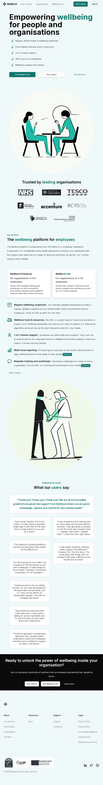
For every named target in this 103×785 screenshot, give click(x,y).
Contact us (58, 727)
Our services (9, 721)
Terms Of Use (84, 721)
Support (57, 721)
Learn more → (70, 684)
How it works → (16, 373)
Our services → (80, 74)
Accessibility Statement (87, 732)
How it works (26, 4)
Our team (8, 737)
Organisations (42, 4)
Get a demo (80, 4)
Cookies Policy (84, 737)
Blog (31, 721)
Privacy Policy (84, 727)
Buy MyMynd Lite (50, 684)
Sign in (95, 4)
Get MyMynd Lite (22, 74)
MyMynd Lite (58, 4)
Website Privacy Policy (87, 742)
